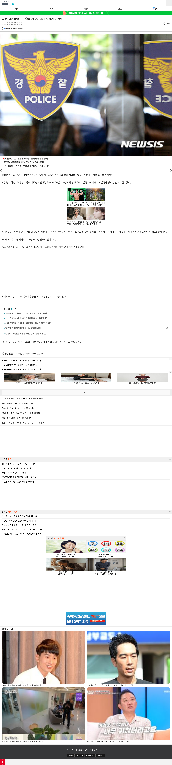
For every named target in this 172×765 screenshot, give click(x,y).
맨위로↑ (100, 755)
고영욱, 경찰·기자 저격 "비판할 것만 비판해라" (26, 318)
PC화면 (70, 755)
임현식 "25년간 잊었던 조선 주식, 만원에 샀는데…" (28, 333)
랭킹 (51, 8)
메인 (17, 8)
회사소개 (70, 749)
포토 (120, 8)
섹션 (86, 8)
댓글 (86, 392)
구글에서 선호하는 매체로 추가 (14, 28)
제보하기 (79, 755)
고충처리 (102, 749)
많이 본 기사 (7, 629)
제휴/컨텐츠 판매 (81, 749)
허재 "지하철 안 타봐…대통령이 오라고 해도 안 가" (28, 323)
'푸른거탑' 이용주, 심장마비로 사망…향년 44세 (26, 313)
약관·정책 (93, 749)
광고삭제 (2, 762)
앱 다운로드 (90, 755)
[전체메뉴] (169, 3)
